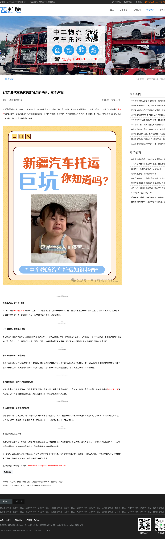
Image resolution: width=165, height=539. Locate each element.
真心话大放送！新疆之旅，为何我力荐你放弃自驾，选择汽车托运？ (37, 482)
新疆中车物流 (82, 508)
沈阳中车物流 (18, 512)
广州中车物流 (43, 508)
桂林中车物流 (133, 512)
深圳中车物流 (56, 508)
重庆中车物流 (94, 508)
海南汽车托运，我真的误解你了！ (144, 174)
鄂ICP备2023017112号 (22, 530)
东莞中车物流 (56, 512)
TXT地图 (46, 530)
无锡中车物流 (69, 512)
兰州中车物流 (158, 512)
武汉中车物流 (5, 508)
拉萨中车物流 (158, 508)
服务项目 (137, 10)
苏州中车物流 (107, 508)
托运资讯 (150, 10)
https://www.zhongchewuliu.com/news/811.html (47, 466)
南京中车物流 (145, 508)
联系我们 (37, 520)
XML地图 (37, 530)
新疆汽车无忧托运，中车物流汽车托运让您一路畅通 (30, 485)
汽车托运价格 (18, 311)
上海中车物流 (31, 508)
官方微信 (129, 2)
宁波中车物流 (43, 512)
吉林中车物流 (120, 512)
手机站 (140, 2)
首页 (112, 10)
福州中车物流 (107, 512)
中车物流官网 (5, 530)
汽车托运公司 (112, 389)
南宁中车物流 (145, 512)
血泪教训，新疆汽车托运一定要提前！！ (147, 169)
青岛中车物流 (31, 512)
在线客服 (118, 2)
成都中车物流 (69, 508)
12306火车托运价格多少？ (141, 193)
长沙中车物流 (5, 512)
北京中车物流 (18, 508)
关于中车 (123, 10)
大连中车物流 (82, 512)
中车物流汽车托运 (151, 79)
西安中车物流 (120, 508)
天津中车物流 (133, 508)
